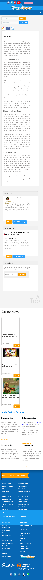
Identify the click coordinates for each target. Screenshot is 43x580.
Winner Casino (6, 496)
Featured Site (6, 527)
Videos (4, 551)
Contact (22, 536)
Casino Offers (6, 533)
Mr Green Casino (23, 483)
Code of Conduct (25, 548)
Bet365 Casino (6, 483)
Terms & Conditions (25, 543)
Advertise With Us (25, 533)
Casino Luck (5, 509)
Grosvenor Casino (7, 507)
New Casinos (6, 530)
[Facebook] (11, 575)
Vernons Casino (23, 501)
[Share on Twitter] (15, 575)
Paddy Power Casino (24, 491)
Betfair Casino (6, 494)
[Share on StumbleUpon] (28, 575)
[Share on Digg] (19, 575)
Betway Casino (22, 509)
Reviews (4, 525)
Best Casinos (6, 522)
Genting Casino (22, 486)
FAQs (21, 541)
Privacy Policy (24, 546)
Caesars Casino (23, 499)
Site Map (22, 551)
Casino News (6, 548)
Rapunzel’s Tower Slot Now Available (10, 365)
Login (21, 520)
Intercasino (5, 491)
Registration (23, 522)
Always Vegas (18, 198)
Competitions (6, 546)
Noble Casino (22, 507)
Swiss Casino (22, 494)
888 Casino (5, 489)
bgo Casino (5, 512)
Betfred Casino (6, 499)
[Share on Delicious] (24, 575)
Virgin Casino (22, 489)
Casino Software (7, 540)
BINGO (28, 3)
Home (4, 520)
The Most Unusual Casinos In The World (9, 335)
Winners (4, 553)
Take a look (4, 439)
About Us (22, 538)
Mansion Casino (23, 496)
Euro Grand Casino (23, 504)
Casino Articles (6, 556)
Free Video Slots (7, 535)
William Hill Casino (7, 486)
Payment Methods (7, 543)
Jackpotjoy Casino (7, 501)
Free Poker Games (7, 538)
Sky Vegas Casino (7, 504)
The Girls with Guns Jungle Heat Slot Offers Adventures (10, 397)
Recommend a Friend (26, 525)
